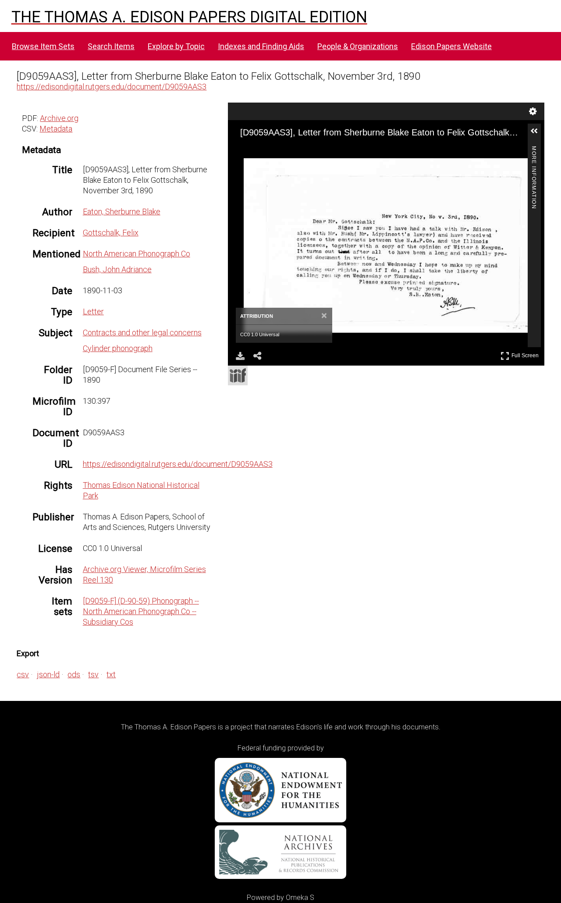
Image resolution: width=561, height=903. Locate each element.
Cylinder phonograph (118, 348)
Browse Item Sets (43, 46)
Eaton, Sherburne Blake (121, 211)
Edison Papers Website (451, 46)
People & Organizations (357, 46)
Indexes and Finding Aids (261, 46)
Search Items (111, 46)
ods (73, 674)
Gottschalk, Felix (110, 232)
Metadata (55, 128)
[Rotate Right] (283, 151)
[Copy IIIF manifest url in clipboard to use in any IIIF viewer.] (238, 375)
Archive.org (59, 118)
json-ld (48, 674)
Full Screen (526, 354)
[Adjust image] (299, 151)
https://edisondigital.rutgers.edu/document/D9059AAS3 (111, 86)
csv (23, 674)
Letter (93, 311)
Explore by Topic (176, 46)
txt (111, 674)
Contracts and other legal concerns (142, 332)
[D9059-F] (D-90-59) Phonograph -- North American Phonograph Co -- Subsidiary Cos (141, 611)
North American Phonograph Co (136, 253)
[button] (538, 134)
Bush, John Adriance (117, 269)
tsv (93, 674)
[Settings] (533, 111)
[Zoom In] (251, 151)
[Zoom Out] (267, 151)
